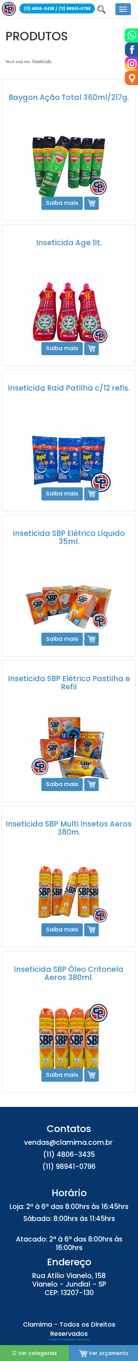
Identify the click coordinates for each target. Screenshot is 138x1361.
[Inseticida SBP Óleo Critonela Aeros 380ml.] (69, 1038)
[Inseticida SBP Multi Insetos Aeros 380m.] (69, 893)
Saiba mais (62, 203)
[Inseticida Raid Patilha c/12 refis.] (69, 457)
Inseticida (41, 61)
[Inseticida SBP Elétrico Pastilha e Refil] (69, 748)
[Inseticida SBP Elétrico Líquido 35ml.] (69, 602)
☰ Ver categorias (34, 1353)
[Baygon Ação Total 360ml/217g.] (69, 166)
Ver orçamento (107, 1353)
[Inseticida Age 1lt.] (69, 312)
